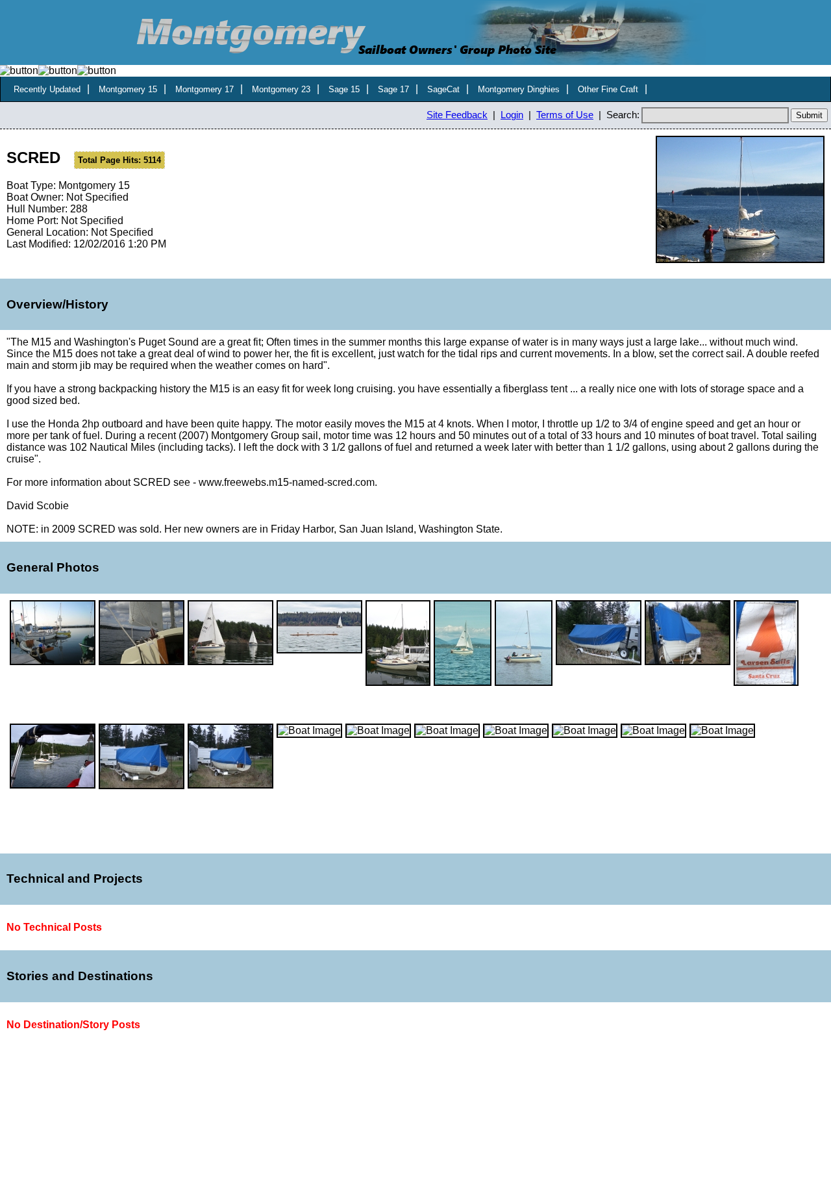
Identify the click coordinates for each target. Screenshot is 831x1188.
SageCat (443, 89)
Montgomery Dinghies (519, 89)
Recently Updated (47, 89)
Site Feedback (457, 115)
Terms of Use (564, 115)
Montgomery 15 (128, 89)
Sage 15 (344, 89)
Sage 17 (393, 89)
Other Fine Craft (608, 89)
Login (512, 115)
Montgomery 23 (281, 89)
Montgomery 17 (204, 89)
